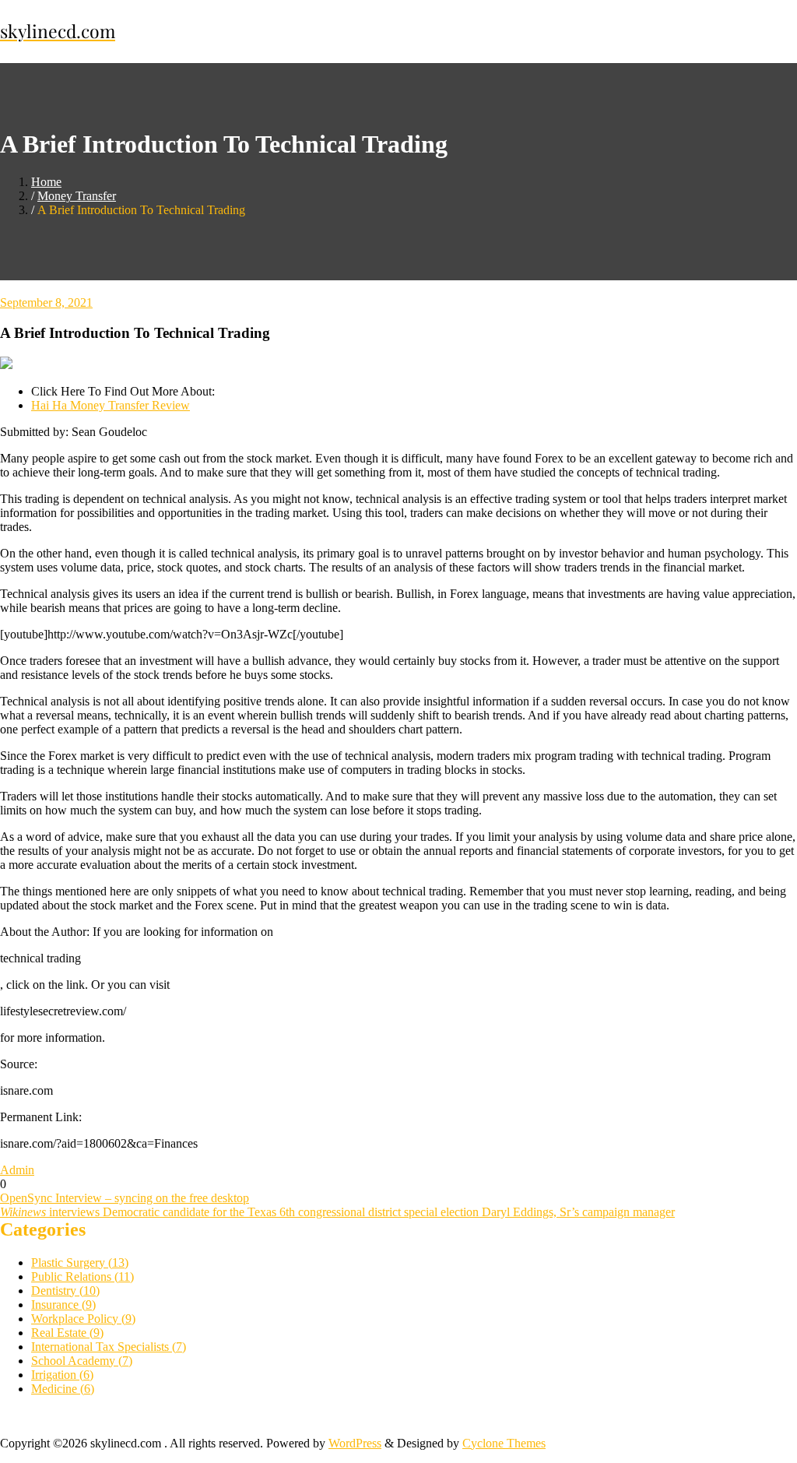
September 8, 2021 (46, 302)
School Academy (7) (81, 1360)
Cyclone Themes (504, 1443)
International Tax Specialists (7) (108, 1346)
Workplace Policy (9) (83, 1318)
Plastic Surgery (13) (79, 1262)
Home (46, 181)
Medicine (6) (62, 1388)
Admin (17, 1169)
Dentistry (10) (65, 1290)
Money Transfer (76, 195)
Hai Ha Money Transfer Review (110, 405)
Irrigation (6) (62, 1374)
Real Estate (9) (67, 1332)
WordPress (354, 1443)
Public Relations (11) (82, 1276)
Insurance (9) (63, 1304)
